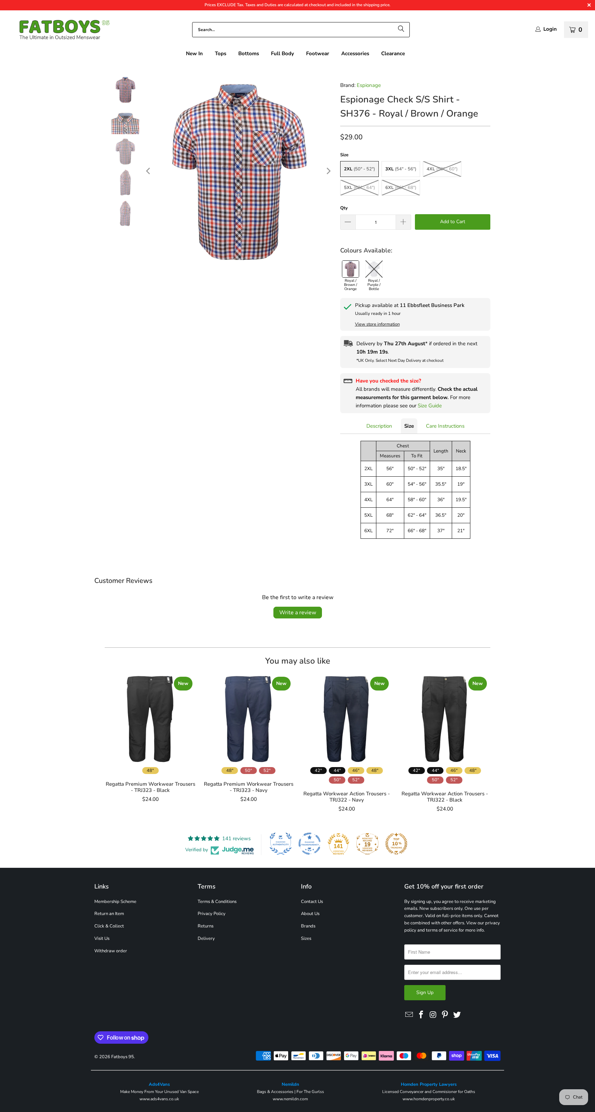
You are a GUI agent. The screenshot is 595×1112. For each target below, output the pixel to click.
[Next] (328, 171)
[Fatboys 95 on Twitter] (457, 1015)
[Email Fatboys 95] (409, 1015)
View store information (377, 324)
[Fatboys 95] (58, 31)
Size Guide (430, 405)
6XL (400, 188)
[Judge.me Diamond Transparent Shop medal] (310, 844)
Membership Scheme (115, 901)
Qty (344, 208)
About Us (310, 914)
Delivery (206, 938)
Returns (205, 926)
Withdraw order (110, 951)
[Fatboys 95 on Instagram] (433, 1015)
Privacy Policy (212, 914)
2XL (359, 169)
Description (379, 426)
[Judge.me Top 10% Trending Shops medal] (396, 844)
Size (409, 426)
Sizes (306, 938)
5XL (359, 188)
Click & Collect (109, 926)
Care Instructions (445, 426)
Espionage (369, 85)
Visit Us (101, 938)
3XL (400, 169)
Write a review (297, 612)
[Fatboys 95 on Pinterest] (445, 1015)
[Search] (401, 29)
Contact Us (312, 901)
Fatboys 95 (122, 1057)
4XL (442, 169)
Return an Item (109, 914)
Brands (308, 926)
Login (550, 29)
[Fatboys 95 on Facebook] (421, 1015)
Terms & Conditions (217, 901)
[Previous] (148, 171)
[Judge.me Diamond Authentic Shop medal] (281, 844)
